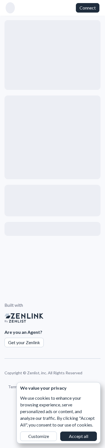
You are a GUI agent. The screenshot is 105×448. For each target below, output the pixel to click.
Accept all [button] (78, 436)
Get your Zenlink (24, 342)
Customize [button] (38, 436)
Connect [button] (88, 7)
